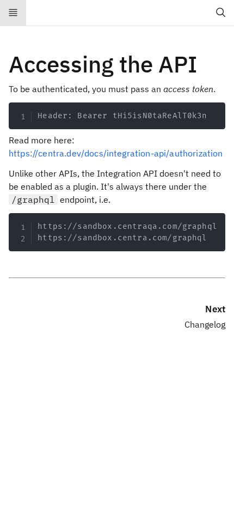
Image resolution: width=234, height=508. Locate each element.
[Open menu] (13, 13)
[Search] (221, 13)
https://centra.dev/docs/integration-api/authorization (116, 153)
